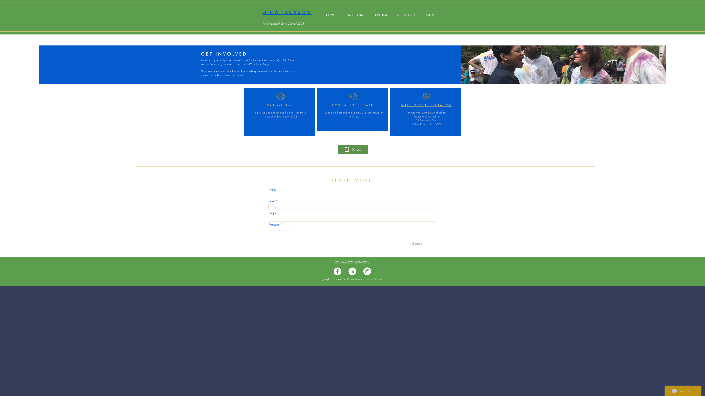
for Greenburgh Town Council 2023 (283, 23)
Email (272, 201)
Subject (273, 213)
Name (272, 189)
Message (274, 224)
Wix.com (379, 279)
